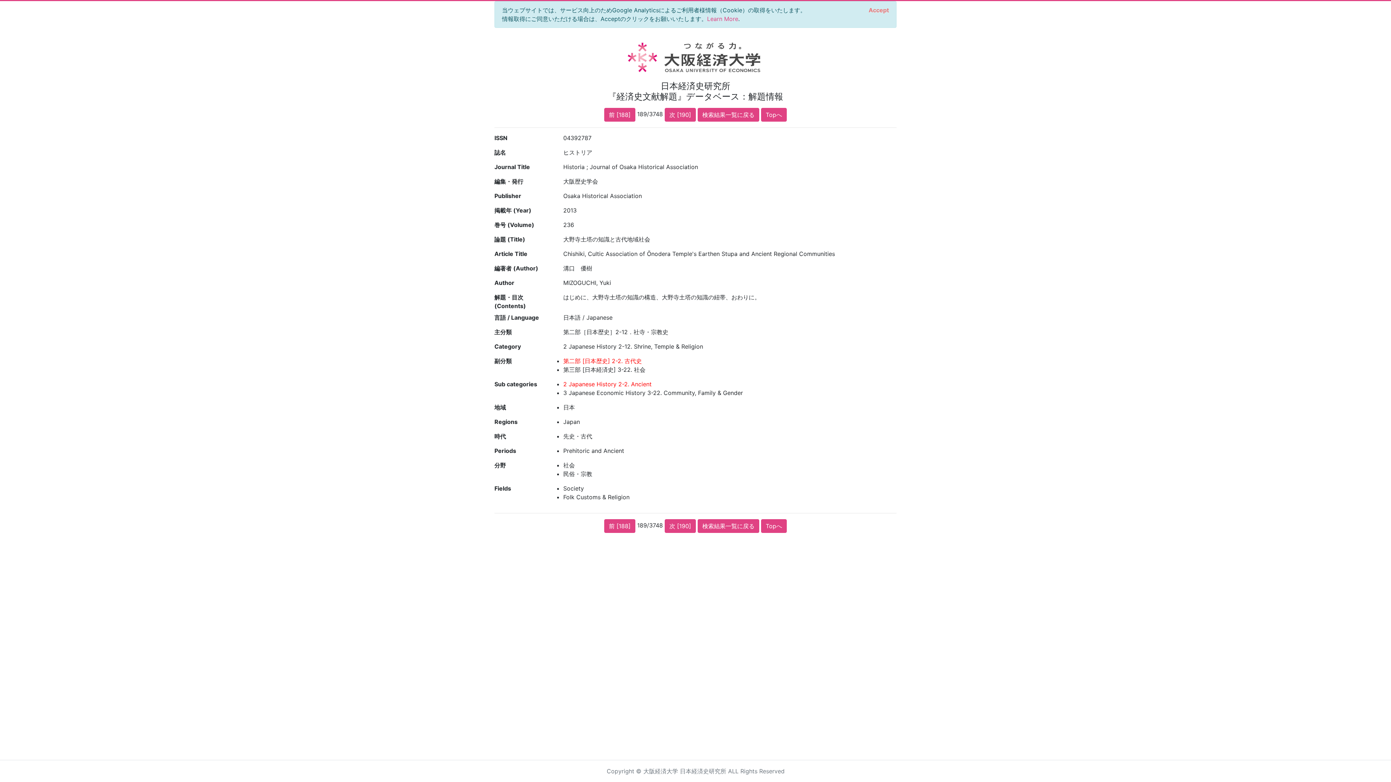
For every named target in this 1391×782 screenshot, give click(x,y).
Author (504, 282)
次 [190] (680, 114)
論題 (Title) (509, 239)
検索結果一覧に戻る (728, 114)
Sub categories (515, 384)
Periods (505, 450)
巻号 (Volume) (514, 224)
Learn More (722, 18)
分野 (500, 465)
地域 (500, 407)
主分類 (503, 332)
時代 (500, 436)
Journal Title (512, 167)
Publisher (507, 195)
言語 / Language (516, 317)
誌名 (500, 152)
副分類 (503, 361)
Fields (502, 488)
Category (507, 346)
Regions (506, 421)
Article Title (510, 253)
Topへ (774, 114)
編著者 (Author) (516, 268)
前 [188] (620, 114)
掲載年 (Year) (512, 210)
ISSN (500, 138)
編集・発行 (508, 181)
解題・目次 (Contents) (510, 302)
